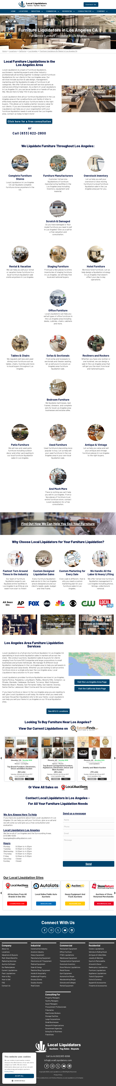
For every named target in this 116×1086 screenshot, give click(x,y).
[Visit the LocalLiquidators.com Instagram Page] (51, 930)
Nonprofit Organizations (54, 1025)
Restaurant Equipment (68, 949)
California (22, 51)
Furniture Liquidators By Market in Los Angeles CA (58, 51)
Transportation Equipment (70, 961)
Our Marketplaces (8, 967)
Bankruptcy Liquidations (98, 967)
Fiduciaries (49, 1010)
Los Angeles (32, 51)
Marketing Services (9, 961)
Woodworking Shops (68, 979)
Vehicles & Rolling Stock (98, 952)
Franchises (49, 1034)
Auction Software (8, 964)
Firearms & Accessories (98, 986)
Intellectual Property (38, 976)
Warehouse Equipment (68, 958)
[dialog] (19, 1068)
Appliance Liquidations (97, 973)
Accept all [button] (19, 1076)
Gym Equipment (66, 973)
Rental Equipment (66, 986)
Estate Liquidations (96, 949)
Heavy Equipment (37, 955)
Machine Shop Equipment (40, 970)
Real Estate (35, 986)
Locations (13, 51)
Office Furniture (66, 952)
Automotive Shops (67, 976)
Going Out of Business (53, 1031)
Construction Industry (39, 949)
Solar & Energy (36, 967)
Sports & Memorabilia (97, 961)
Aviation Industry (37, 952)
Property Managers (52, 998)
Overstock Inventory (67, 964)
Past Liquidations (8, 973)
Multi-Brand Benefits (9, 958)
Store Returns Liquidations (70, 967)
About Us (5, 949)
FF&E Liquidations (67, 955)
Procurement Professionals (55, 1007)
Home (4, 51)
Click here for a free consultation (29, 121)
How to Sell (6, 979)
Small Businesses (52, 1022)
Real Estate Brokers (52, 1013)
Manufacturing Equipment (40, 958)
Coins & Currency (95, 979)
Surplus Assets (36, 982)
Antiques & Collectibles (97, 955)
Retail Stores (65, 970)
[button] (19, 1080)
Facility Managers (51, 1001)
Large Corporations (52, 1019)
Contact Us (6, 986)
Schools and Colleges (68, 982)
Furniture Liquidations (97, 970)
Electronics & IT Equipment (41, 961)
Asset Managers (51, 1004)
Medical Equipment (38, 964)
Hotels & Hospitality (38, 973)
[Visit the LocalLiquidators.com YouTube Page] (65, 930)
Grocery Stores (36, 979)
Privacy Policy (9, 1071)
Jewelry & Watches (96, 958)
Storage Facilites (51, 1016)
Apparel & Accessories (97, 982)
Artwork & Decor (95, 964)
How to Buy (6, 976)
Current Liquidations (9, 970)
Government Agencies (53, 1028)
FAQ (3, 982)
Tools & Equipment (96, 976)
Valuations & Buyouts (10, 955)
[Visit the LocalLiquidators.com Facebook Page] (44, 930)
